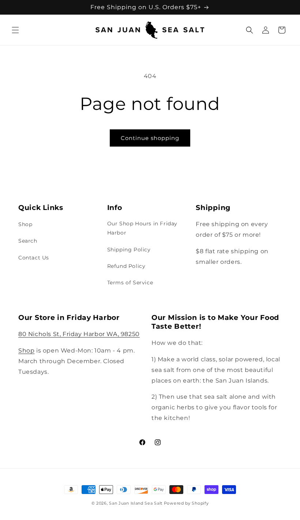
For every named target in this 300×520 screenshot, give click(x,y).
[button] (15, 30)
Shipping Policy (129, 249)
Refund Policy (126, 266)
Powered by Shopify (186, 503)
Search (27, 240)
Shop (25, 224)
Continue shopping (150, 137)
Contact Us (33, 257)
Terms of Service (130, 282)
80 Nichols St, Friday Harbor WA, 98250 (79, 334)
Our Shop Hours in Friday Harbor (142, 228)
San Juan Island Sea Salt (136, 503)
